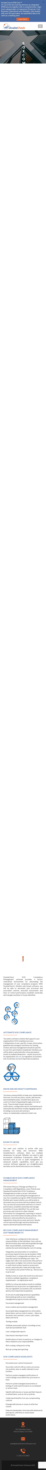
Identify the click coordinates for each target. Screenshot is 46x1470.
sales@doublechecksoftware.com (23, 1443)
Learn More (23, 19)
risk (19, 1056)
